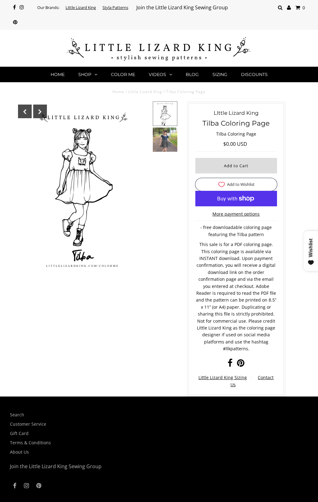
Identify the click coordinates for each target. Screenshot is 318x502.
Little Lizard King (81, 7)
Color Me (123, 74)
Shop (84, 74)
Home (58, 74)
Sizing (219, 74)
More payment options (236, 214)
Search (17, 415)
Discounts (254, 74)
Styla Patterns (115, 7)
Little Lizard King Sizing (222, 377)
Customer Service (28, 424)
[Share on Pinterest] (240, 364)
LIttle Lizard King (145, 91)
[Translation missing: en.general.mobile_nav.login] (289, 8)
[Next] (40, 111)
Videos (157, 74)
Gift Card (19, 433)
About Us (19, 452)
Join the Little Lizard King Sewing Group (182, 7)
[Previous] (25, 111)
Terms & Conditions (30, 443)
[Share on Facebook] (230, 364)
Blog (192, 74)
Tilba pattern (250, 234)
